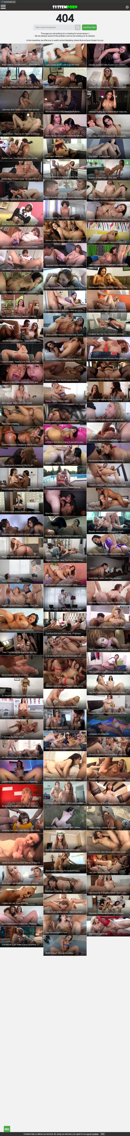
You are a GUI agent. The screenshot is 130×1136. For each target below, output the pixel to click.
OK (102, 1134)
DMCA (7, 1129)
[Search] (78, 27)
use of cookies (92, 1134)
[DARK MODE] (127, 7)
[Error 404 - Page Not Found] (65, 7)
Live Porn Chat (89, 27)
